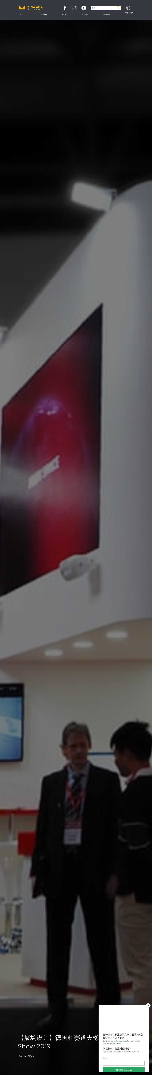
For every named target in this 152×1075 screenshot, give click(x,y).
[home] (31, 9)
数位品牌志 (65, 15)
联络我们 (91, 22)
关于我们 (91, 16)
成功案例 (44, 15)
